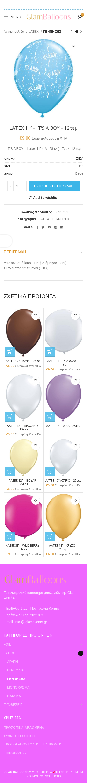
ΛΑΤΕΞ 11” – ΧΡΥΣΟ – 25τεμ (63, 547)
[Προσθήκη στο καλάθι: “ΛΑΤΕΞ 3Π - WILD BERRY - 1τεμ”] (10, 536)
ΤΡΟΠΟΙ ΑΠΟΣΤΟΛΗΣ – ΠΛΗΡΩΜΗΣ (33, 744)
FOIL (7, 644)
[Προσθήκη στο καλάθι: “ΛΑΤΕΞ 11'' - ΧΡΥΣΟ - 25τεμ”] (50, 536)
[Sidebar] (6, 241)
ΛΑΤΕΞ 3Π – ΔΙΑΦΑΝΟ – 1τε (63, 363)
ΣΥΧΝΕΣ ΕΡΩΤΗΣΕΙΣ (20, 736)
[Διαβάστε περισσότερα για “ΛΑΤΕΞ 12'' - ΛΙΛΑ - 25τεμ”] (50, 417)
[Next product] (81, 31)
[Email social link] (49, 227)
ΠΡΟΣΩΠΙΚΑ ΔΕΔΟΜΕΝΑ (24, 728)
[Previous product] (71, 31)
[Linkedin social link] (62, 227)
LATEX (34, 31)
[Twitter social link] (43, 227)
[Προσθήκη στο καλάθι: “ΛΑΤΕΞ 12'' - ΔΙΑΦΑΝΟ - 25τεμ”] (10, 417)
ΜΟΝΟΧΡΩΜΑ (18, 687)
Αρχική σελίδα (14, 31)
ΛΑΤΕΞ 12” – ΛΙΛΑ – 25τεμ (63, 426)
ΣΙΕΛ (79, 158)
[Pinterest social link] (55, 227)
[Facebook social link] (37, 227)
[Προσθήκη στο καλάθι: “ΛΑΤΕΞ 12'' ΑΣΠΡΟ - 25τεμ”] (50, 471)
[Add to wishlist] (35, 315)
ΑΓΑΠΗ (12, 661)
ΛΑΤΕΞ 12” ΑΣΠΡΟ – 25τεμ (63, 480)
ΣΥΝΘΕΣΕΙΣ (13, 705)
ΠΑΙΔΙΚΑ (14, 696)
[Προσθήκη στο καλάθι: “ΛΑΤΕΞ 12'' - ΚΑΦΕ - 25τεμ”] (10, 352)
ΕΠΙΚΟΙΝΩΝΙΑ (15, 753)
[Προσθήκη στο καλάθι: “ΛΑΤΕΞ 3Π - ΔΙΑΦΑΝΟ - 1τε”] (50, 352)
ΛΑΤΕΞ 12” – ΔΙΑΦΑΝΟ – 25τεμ (23, 427)
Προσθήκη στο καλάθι (54, 186)
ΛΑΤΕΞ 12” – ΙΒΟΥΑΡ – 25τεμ (23, 482)
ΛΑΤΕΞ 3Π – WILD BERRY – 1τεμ (24, 547)
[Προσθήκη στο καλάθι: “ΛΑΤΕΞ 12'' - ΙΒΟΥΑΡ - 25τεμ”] (10, 471)
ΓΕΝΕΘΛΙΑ (15, 670)
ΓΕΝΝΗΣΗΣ (52, 31)
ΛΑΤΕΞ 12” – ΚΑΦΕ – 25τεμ (24, 361)
